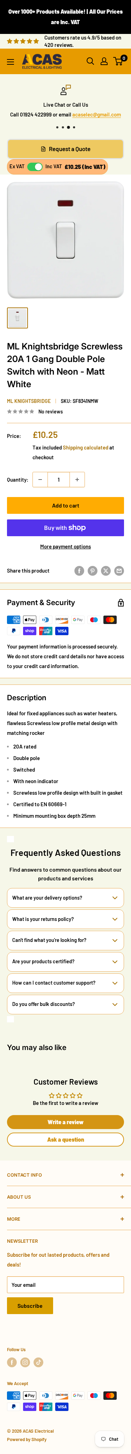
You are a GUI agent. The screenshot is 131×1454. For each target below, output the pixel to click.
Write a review (65, 1122)
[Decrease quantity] (40, 479)
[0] (118, 61)
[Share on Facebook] (79, 570)
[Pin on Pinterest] (92, 570)
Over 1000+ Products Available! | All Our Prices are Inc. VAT (65, 16)
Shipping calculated (85, 447)
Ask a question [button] (65, 1139)
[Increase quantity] (77, 479)
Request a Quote (69, 148)
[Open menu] (10, 62)
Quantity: (17, 479)
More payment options (65, 546)
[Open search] (90, 61)
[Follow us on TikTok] (38, 1362)
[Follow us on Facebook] (12, 1362)
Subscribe (30, 1305)
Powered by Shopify (26, 1439)
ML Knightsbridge (29, 401)
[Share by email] (119, 570)
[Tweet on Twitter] (106, 570)
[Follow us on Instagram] (25, 1362)
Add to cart (65, 505)
